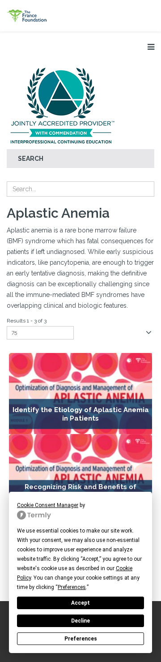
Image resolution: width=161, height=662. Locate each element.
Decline (80, 621)
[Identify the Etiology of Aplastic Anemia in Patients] (80, 393)
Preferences (80, 639)
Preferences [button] (72, 587)
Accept (80, 603)
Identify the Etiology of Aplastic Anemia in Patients (81, 414)
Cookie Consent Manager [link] (47, 505)
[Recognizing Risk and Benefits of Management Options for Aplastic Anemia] (80, 474)
